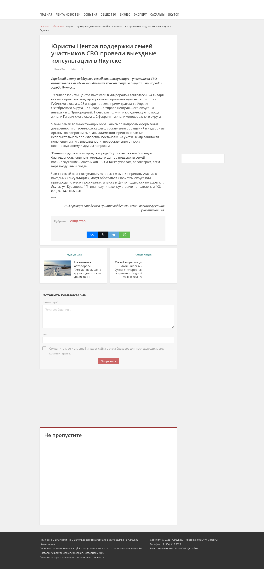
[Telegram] (113, 235)
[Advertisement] (108, 397)
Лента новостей (68, 14)
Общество (108, 14)
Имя (45, 334)
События (90, 14)
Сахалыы (157, 14)
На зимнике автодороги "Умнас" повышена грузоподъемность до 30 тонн (87, 269)
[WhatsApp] (124, 235)
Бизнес (124, 14)
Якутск (173, 14)
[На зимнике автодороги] (57, 268)
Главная (46, 14)
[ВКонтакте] (92, 235)
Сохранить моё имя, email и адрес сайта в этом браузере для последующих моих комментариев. (106, 349)
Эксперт (140, 14)
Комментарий (51, 302)
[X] (103, 235)
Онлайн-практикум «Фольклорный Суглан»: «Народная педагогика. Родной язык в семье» (128, 269)
